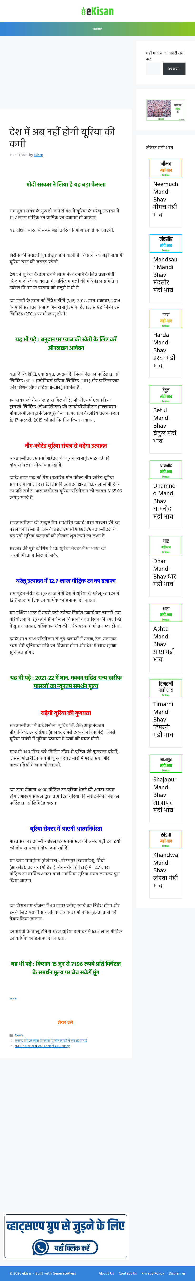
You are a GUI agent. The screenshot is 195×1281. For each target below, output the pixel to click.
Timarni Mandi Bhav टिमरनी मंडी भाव (163, 720)
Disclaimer (177, 1273)
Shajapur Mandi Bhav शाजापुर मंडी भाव (164, 795)
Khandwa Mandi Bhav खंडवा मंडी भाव (165, 870)
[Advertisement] (66, 74)
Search (174, 68)
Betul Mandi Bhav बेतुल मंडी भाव (164, 426)
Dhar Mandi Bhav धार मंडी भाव (164, 573)
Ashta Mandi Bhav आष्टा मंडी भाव (164, 644)
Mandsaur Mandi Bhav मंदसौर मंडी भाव (165, 275)
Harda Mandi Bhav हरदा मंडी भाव (164, 350)
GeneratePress (64, 1273)
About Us (106, 1273)
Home (97, 29)
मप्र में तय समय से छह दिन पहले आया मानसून (42, 1046)
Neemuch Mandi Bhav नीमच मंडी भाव (165, 200)
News (19, 1035)
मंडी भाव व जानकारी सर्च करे (165, 56)
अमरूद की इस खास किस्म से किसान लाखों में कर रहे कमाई (51, 1041)
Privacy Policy (152, 1273)
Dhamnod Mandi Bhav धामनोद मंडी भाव (164, 501)
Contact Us (128, 1273)
